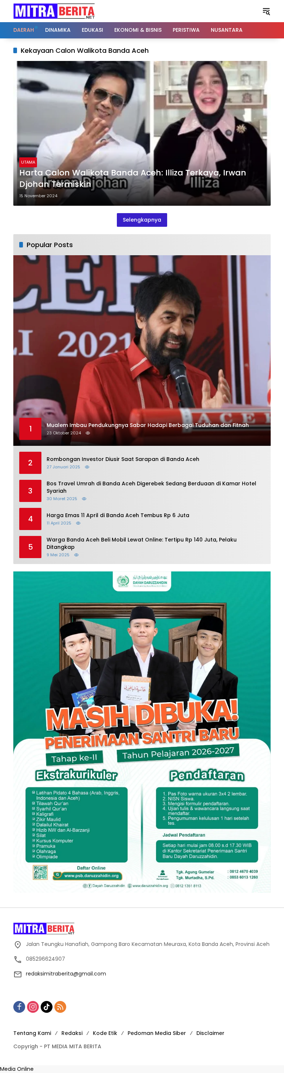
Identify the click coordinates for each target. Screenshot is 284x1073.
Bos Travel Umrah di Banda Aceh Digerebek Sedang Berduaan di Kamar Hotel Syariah (151, 487)
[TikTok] (47, 1007)
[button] (266, 11)
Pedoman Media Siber (157, 1033)
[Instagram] (33, 1007)
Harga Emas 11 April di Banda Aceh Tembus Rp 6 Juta (118, 515)
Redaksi (71, 1033)
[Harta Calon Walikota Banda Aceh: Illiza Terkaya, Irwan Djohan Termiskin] (142, 133)
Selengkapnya (142, 219)
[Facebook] (19, 1007)
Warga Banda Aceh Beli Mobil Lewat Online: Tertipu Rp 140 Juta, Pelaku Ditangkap (142, 543)
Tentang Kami (32, 1033)
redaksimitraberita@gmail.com (66, 973)
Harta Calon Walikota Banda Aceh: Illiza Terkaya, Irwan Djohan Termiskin (132, 178)
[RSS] (60, 1007)
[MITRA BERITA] (54, 10)
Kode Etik (105, 1033)
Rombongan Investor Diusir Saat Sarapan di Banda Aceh (123, 459)
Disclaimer (210, 1033)
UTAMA (28, 162)
